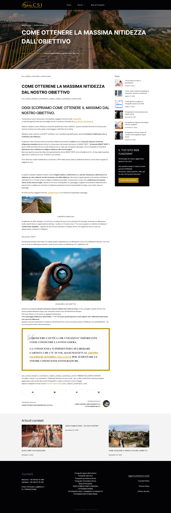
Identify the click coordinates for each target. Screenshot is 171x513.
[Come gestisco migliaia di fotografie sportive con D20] (119, 104)
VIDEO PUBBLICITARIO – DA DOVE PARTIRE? (82, 426)
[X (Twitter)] (55, 392)
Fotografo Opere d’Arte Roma (85, 473)
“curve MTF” (77, 119)
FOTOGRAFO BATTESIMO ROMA (85, 494)
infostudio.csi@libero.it (35, 487)
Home (69, 5)
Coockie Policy (143, 481)
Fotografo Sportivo (85, 476)
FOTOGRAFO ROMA (85, 489)
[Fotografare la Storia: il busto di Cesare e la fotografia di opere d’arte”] (119, 135)
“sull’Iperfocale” (53, 193)
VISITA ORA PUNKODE (128, 180)
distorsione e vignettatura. (83, 121)
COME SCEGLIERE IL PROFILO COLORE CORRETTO (128, 451)
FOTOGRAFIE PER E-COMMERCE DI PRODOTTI (85, 491)
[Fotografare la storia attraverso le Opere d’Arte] (119, 115)
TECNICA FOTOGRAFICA (41, 25)
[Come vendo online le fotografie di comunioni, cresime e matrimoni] (119, 94)
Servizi (80, 5)
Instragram (59, 384)
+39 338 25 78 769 (36, 482)
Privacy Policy (144, 486)
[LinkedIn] (99, 392)
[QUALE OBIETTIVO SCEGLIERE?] (42, 436)
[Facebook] (33, 392)
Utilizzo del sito (143, 491)
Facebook (49, 384)
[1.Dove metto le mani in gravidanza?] (119, 83)
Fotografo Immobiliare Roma (85, 481)
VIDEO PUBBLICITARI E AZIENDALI (85, 486)
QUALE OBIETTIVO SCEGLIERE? (34, 451)
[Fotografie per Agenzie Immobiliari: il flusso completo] (119, 125)
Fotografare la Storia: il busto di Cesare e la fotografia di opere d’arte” (135, 135)
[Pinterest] (77, 392)
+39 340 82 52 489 (36, 480)
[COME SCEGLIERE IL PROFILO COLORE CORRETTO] (129, 436)
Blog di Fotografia (97, 5)
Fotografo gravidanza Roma (85, 478)
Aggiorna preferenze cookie (138, 476)
